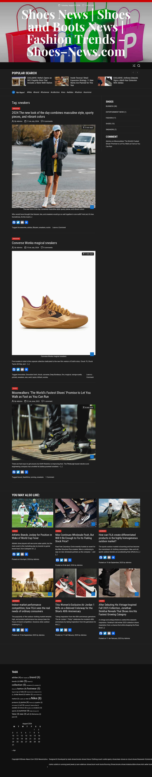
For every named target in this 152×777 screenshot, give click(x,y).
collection (19, 684)
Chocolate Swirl (31, 375)
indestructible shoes (133, 764)
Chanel (30, 681)
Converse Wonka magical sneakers (34, 243)
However (30, 692)
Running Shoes (109, 764)
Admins (19, 121)
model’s (22, 699)
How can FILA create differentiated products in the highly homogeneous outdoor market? (118, 538)
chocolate (21, 375)
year (14, 717)
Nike (36, 698)
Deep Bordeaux (55, 375)
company (37, 685)
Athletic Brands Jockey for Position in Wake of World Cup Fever (32, 536)
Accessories (22, 227)
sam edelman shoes (84, 764)
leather (29, 694)
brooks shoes (81, 759)
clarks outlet (53, 764)
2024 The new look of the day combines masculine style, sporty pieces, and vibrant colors (52, 115)
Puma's (32, 702)
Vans (15, 714)
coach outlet (102, 759)
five (63, 375)
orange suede (77, 375)
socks (48, 227)
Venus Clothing (92, 759)
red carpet (15, 705)
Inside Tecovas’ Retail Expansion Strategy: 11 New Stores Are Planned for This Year (81, 81)
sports (15, 711)
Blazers (35, 227)
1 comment (48, 401)
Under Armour (34, 711)
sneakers (42, 227)
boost (20, 477)
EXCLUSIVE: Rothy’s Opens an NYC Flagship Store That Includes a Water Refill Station (39, 80)
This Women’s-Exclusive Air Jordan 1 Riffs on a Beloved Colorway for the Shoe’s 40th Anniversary (74, 608)
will (29, 714)
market (15, 699)
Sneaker (30, 708)
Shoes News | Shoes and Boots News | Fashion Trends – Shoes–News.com (76, 32)
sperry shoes (112, 759)
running (33, 477)
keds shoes (72, 759)
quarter (38, 702)
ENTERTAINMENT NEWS (115, 112)
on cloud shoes (131, 759)
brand (35, 677)
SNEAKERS (16, 108)
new (28, 699)
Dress (14, 689)
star (26, 377)
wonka (45, 377)
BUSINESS (110, 106)
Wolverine (36, 714)
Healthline (26, 477)
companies (30, 685)
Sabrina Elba (35, 705)
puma (25, 702)
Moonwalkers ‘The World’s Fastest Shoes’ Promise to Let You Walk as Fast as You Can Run (51, 395)
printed (14, 377)
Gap (14, 692)
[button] (137, 72)
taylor (34, 377)
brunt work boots (98, 764)
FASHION (109, 118)
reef (21, 705)
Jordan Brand (19, 694)
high (18, 692)
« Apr (14, 750)
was (23, 714)
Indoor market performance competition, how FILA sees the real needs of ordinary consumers (31, 608)
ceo (23, 681)
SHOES (15, 388)
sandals (16, 708)
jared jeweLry (71, 764)
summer (24, 711)
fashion (22, 689)
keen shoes (121, 759)
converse (46, 375)
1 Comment (50, 477)
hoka (23, 692)
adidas (29, 227)
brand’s (15, 681)
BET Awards (25, 677)
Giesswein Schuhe (143, 759)
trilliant (39, 377)
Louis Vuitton (37, 694)
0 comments (48, 121)
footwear (33, 688)
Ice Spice (36, 692)
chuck (40, 375)
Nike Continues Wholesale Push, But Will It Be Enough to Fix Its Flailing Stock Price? (74, 538)
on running (62, 764)
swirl (30, 377)
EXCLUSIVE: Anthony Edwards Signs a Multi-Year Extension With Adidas (125, 80)
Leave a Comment (59, 227)
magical (68, 375)
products (16, 702)
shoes (23, 708)
